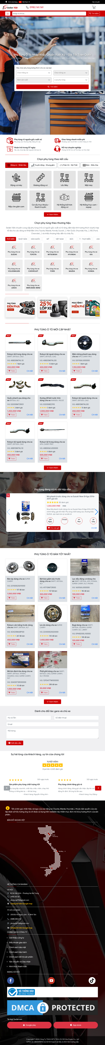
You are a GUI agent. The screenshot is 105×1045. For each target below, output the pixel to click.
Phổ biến (10, 239)
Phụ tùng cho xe (14, 253)
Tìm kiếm (95, 13)
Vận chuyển (96, 2)
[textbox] (32, 72)
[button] (96, 512)
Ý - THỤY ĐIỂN (85, 239)
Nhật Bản (22, 239)
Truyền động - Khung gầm (45, 165)
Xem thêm (53, 214)
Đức (71, 239)
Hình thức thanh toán (18, 966)
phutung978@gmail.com (20, 900)
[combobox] (34, 72)
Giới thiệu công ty (16, 937)
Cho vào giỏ (54, 528)
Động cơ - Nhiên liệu (18, 165)
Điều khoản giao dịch (18, 942)
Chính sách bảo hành (18, 952)
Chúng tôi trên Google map (21, 904)
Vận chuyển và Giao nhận (19, 961)
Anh (98, 239)
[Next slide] (98, 788)
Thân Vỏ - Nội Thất (70, 165)
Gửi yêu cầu (16, 743)
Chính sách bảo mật (17, 947)
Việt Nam (60, 239)
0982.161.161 (36, 7)
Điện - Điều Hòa (92, 165)
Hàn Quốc (35, 239)
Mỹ (48, 239)
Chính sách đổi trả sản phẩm (21, 957)
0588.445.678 (16, 919)
